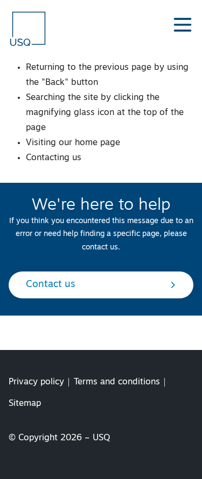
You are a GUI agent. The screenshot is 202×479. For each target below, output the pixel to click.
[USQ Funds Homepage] (29, 28)
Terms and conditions (117, 382)
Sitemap (25, 403)
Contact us (50, 285)
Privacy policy (36, 382)
